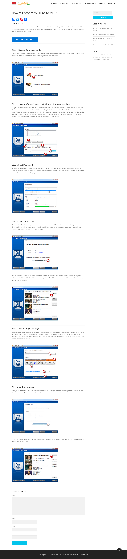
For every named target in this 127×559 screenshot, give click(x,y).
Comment (15, 496)
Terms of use (84, 555)
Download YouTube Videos (102, 59)
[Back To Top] (119, 550)
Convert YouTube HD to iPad (99, 55)
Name (14, 518)
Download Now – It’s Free (25, 40)
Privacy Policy (74, 555)
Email (14, 526)
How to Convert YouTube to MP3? (103, 45)
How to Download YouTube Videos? (103, 34)
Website (15, 534)
